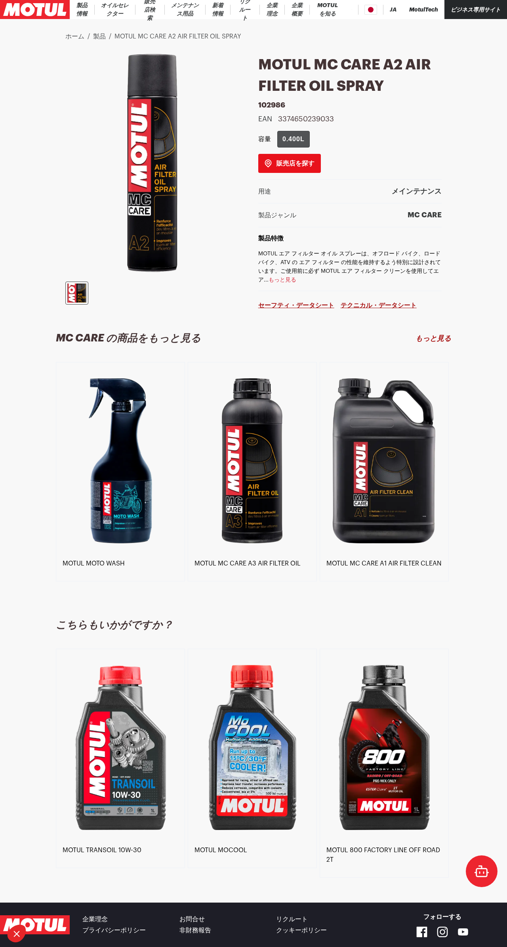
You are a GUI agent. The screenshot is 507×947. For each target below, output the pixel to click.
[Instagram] (442, 931)
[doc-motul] (481, 871)
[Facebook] (421, 931)
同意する (133, 907)
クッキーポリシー (301, 930)
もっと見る (433, 338)
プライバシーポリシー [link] (114, 930)
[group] (293, 139)
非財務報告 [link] (195, 930)
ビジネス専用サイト (476, 9)
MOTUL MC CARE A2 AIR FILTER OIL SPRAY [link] (177, 36)
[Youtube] (463, 931)
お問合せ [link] (192, 919)
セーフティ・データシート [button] (296, 305)
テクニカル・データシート (379, 305)
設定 (49, 907)
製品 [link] (99, 36)
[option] (122, 461)
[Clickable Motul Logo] (35, 9)
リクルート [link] (292, 919)
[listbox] (253, 481)
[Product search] (351, 9)
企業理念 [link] (95, 919)
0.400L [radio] (293, 139)
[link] (149, 9)
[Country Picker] (370, 9)
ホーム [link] (74, 36)
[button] (16, 933)
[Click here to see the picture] (76, 293)
